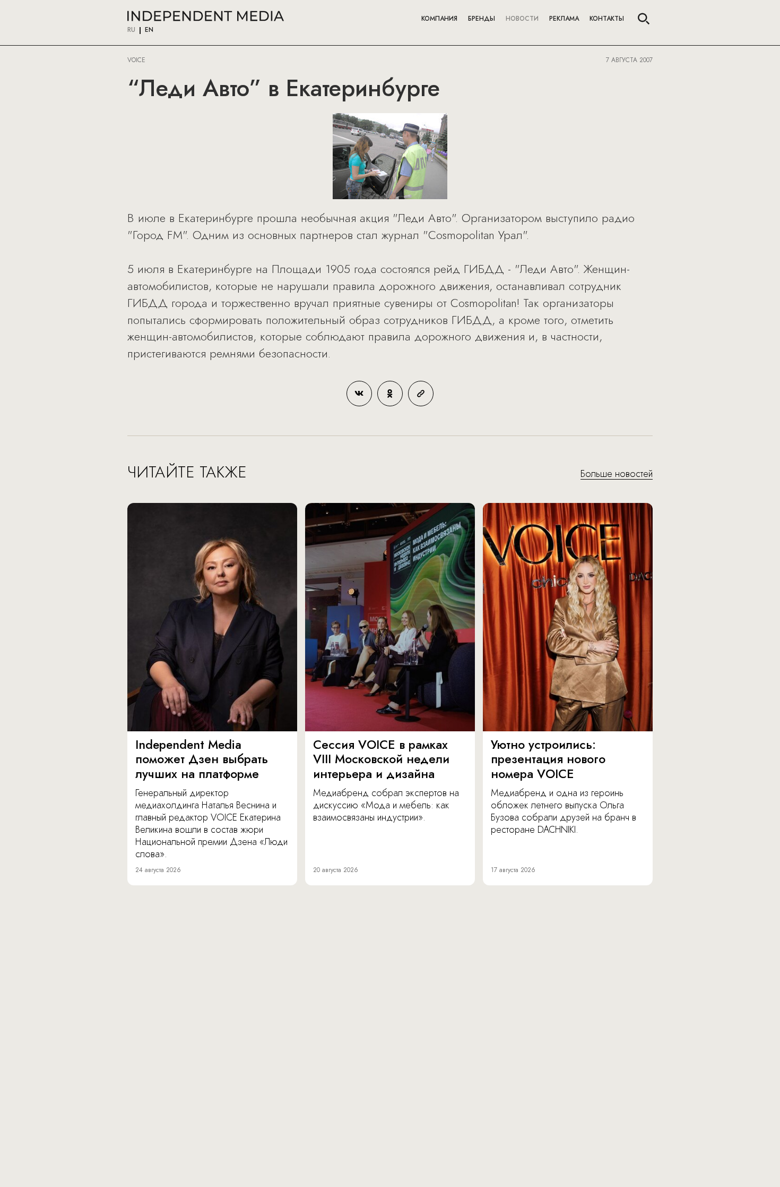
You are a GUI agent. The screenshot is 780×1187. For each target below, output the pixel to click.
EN (149, 30)
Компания (439, 18)
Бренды (481, 18)
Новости (522, 18)
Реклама (564, 18)
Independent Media (205, 16)
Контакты (607, 18)
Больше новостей (616, 474)
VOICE (136, 60)
